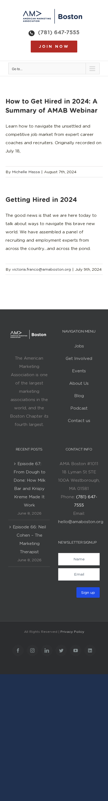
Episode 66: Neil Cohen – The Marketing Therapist (29, 539)
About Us (79, 383)
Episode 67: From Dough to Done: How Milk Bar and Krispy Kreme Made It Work (29, 484)
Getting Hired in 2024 (41, 200)
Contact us (79, 420)
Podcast (79, 408)
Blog (79, 395)
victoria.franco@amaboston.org (41, 269)
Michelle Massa (26, 172)
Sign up (88, 592)
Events (79, 370)
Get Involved (79, 358)
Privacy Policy (72, 631)
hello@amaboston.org (80, 521)
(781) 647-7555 (58, 32)
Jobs (79, 346)
